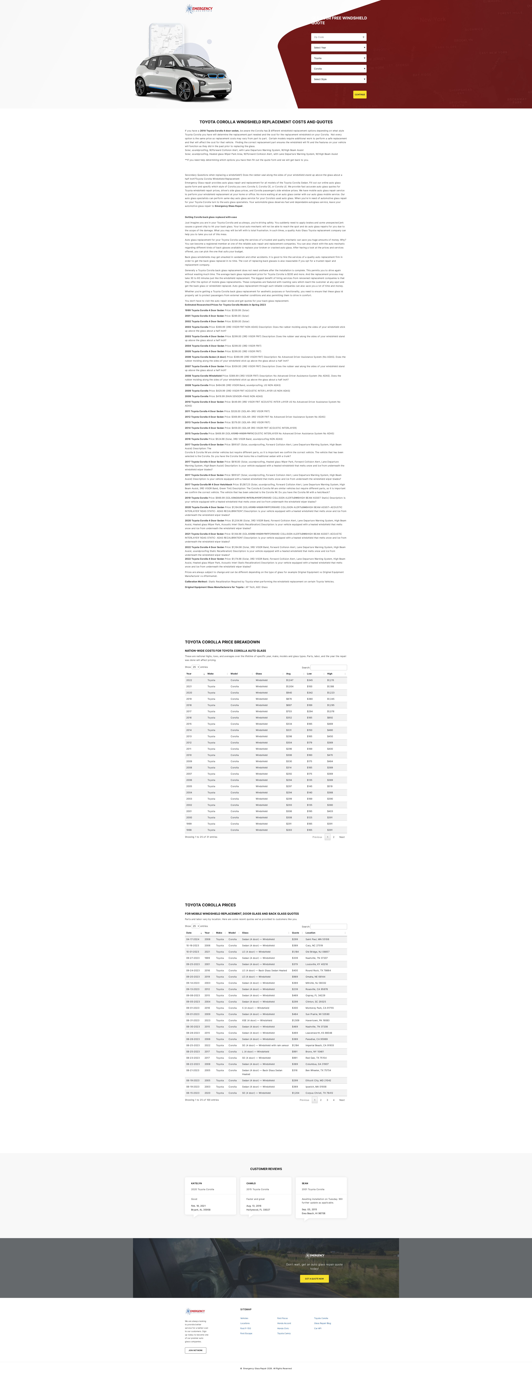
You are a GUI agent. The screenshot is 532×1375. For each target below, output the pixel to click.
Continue (360, 94)
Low (309, 673)
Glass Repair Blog (322, 1323)
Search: (306, 667)
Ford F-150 (245, 1328)
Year (189, 673)
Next (342, 837)
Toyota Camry (284, 1333)
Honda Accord (284, 1323)
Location (310, 932)
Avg (288, 673)
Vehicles (244, 1318)
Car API (317, 1328)
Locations (245, 1323)
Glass (259, 673)
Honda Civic (283, 1328)
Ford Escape (246, 1333)
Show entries (196, 667)
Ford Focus (282, 1318)
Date (189, 932)
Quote (295, 932)
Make (211, 673)
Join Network (196, 1350)
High (329, 673)
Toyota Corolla (321, 1318)
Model (234, 673)
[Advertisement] (266, 608)
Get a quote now (314, 1278)
